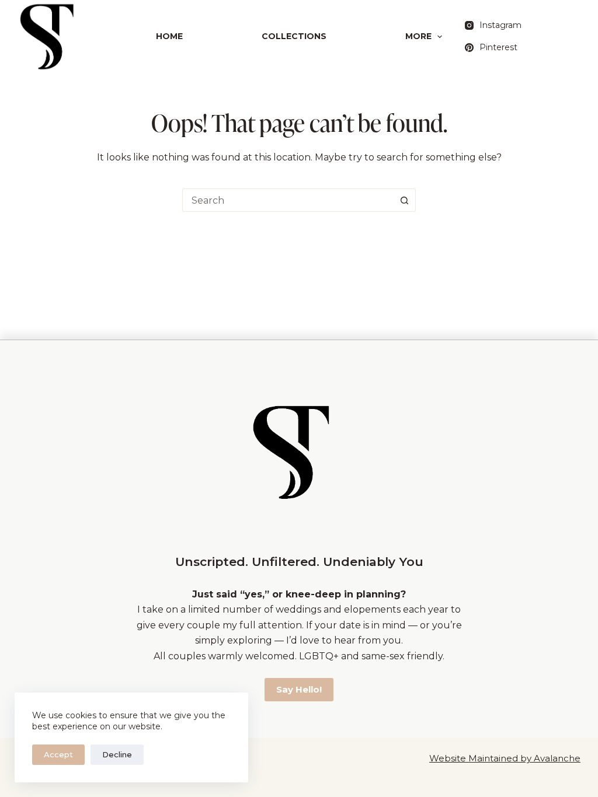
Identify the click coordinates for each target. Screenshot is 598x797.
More (418, 36)
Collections (294, 36)
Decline (117, 754)
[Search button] (404, 200)
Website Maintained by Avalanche (504, 758)
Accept (58, 754)
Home (169, 36)
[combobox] (288, 200)
